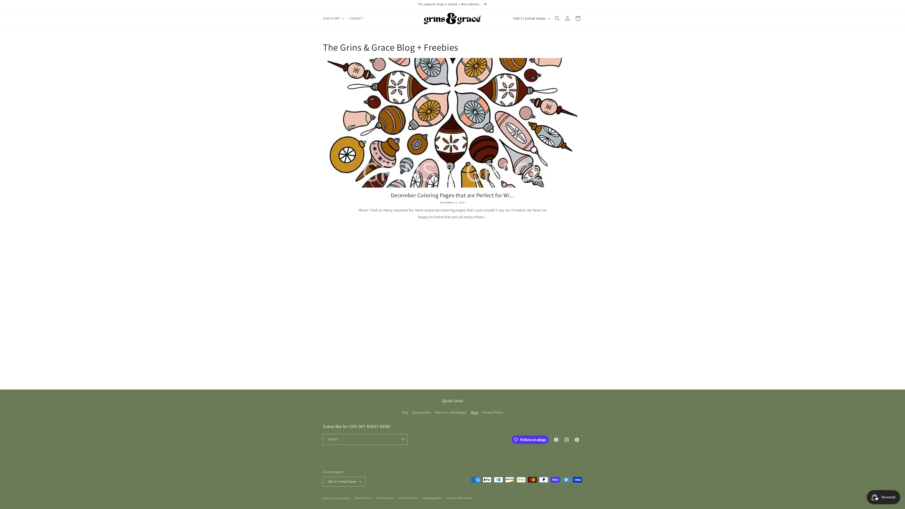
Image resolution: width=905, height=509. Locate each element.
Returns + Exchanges (451, 412)
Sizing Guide (421, 412)
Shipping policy (432, 498)
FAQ (405, 412)
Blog (474, 412)
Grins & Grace (341, 498)
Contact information (459, 498)
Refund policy (363, 498)
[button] (333, 18)
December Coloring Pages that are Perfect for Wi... (452, 195)
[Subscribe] (402, 439)
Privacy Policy (492, 412)
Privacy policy (385, 498)
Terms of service (408, 498)
